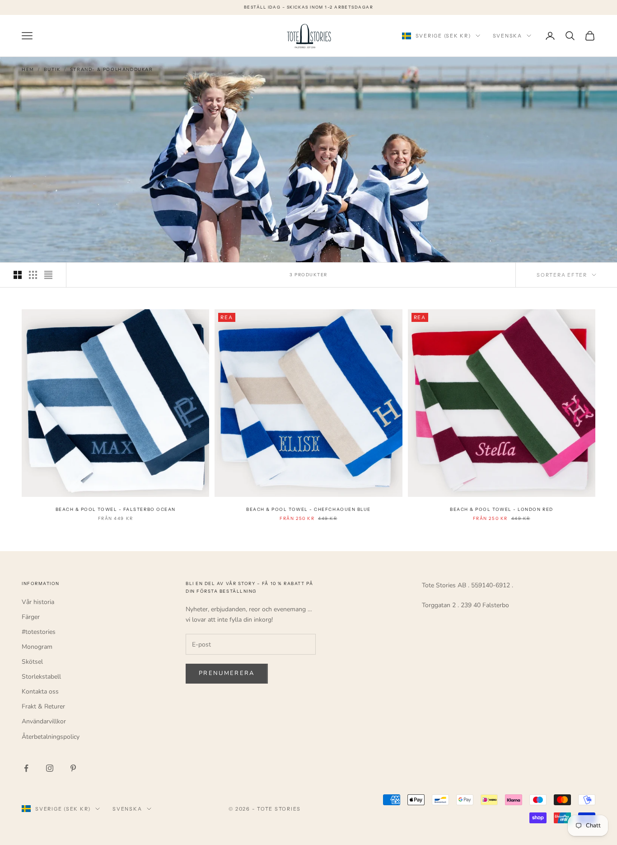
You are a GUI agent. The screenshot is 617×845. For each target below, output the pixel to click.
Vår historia (38, 602)
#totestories (39, 632)
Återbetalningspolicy (50, 736)
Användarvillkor (44, 721)
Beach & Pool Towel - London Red (501, 509)
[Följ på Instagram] (49, 768)
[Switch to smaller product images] (33, 275)
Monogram (37, 646)
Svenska (507, 36)
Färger (31, 617)
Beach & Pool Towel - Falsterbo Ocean (116, 509)
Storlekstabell (41, 676)
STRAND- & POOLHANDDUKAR (111, 69)
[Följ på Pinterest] (73, 768)
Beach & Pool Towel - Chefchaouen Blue (308, 509)
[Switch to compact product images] (48, 275)
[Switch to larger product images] (18, 275)
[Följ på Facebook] (26, 768)
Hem (28, 69)
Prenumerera (227, 673)
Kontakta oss (40, 691)
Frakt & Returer (43, 706)
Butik (52, 69)
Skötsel (32, 661)
